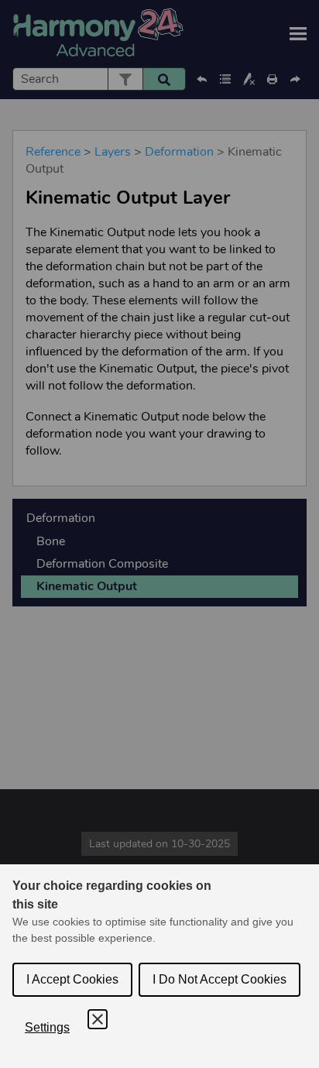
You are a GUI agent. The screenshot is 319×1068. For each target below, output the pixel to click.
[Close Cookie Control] (97, 1019)
